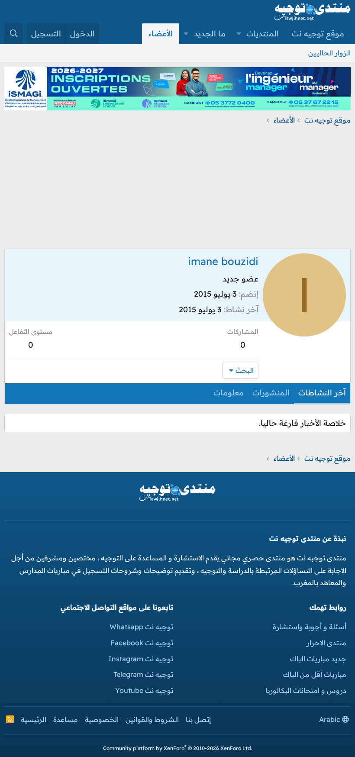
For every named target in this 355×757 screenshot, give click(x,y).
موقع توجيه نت (318, 34)
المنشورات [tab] (271, 393)
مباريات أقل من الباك (314, 674)
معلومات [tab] (228, 393)
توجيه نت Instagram (140, 658)
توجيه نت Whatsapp (141, 626)
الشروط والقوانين (152, 719)
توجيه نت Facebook (141, 642)
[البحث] (13, 33)
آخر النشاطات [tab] (322, 393)
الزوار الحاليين (329, 53)
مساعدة (65, 719)
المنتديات (262, 34)
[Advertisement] (177, 188)
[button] (239, 33)
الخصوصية (102, 719)
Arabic (330, 719)
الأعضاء (160, 34)
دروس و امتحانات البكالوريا (305, 690)
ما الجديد (210, 34)
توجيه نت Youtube (144, 690)
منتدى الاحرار (326, 642)
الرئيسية (33, 719)
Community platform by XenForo (177, 748)
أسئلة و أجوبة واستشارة (309, 626)
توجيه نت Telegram (143, 674)
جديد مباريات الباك (318, 658)
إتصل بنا (198, 719)
